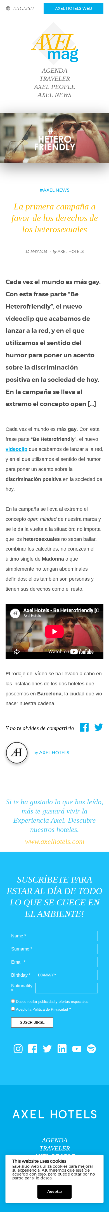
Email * (18, 962)
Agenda (54, 71)
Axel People (54, 87)
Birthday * (20, 975)
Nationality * (21, 988)
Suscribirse (32, 1022)
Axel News (55, 95)
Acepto (21, 1009)
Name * (18, 936)
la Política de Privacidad (48, 1009)
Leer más (62, 1178)
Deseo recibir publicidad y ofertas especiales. (52, 1002)
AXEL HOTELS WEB (73, 8)
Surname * (21, 949)
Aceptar (54, 1191)
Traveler (54, 79)
